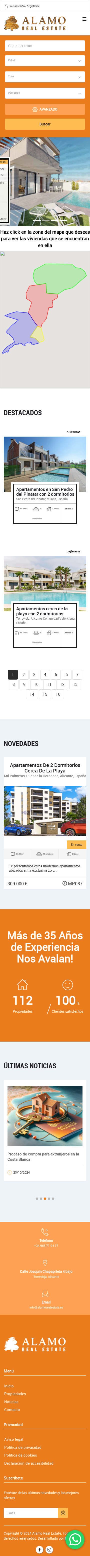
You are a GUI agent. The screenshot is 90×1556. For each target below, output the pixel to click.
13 (75, 684)
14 (32, 694)
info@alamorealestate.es (46, 1307)
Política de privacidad (23, 1447)
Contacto (12, 1409)
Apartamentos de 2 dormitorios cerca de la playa (45, 768)
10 (36, 684)
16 (58, 694)
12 (62, 684)
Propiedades (15, 1393)
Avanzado (49, 109)
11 (49, 684)
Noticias (11, 1401)
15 (45, 694)
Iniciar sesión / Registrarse (25, 6)
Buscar (45, 124)
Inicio (9, 1385)
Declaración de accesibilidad (29, 1463)
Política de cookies (20, 1455)
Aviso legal (13, 1439)
